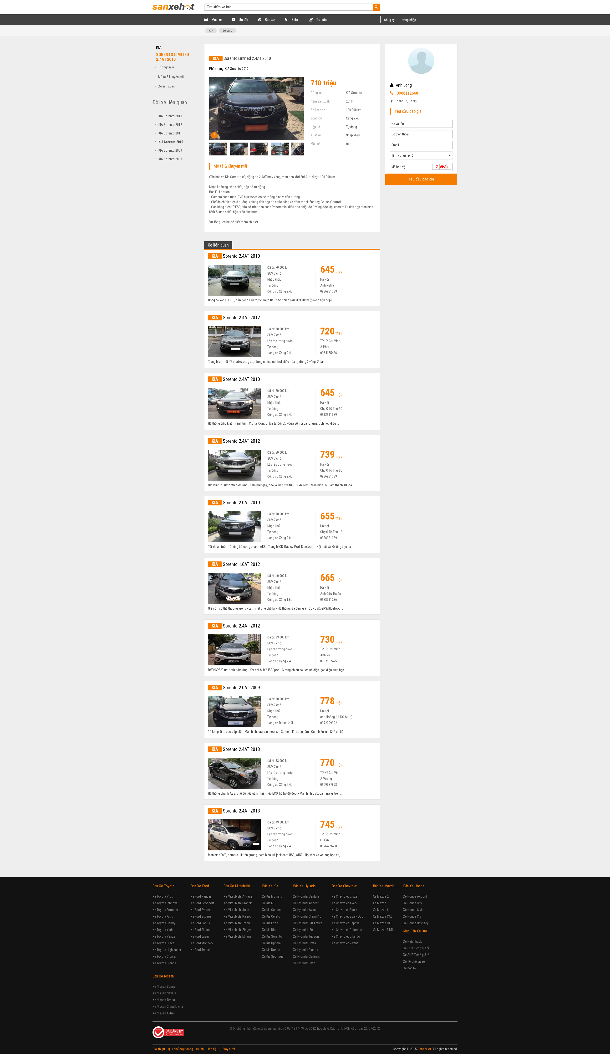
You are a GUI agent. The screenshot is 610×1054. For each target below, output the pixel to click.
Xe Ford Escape (201, 916)
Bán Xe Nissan (163, 976)
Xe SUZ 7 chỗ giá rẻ (416, 955)
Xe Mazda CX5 (382, 916)
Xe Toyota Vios (162, 896)
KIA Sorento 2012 (168, 125)
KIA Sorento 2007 (168, 159)
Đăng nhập (409, 20)
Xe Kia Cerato (271, 916)
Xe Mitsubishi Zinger (237, 930)
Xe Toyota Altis (162, 916)
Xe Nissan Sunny (163, 986)
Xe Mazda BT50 (383, 930)
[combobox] (421, 155)
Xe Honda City (412, 903)
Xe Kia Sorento (272, 936)
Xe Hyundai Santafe (306, 896)
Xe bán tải (410, 968)
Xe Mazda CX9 (382, 923)
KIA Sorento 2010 (169, 142)
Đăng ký (389, 20)
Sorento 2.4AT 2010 (236, 256)
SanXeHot (424, 1049)
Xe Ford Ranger (201, 896)
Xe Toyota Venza (163, 936)
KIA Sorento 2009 (168, 150)
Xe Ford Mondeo (202, 943)
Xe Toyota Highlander (166, 950)
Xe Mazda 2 (381, 896)
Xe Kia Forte (270, 923)
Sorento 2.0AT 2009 (236, 687)
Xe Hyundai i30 (303, 930)
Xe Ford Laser (200, 936)
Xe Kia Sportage (273, 956)
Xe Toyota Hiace (163, 943)
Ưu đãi (243, 19)
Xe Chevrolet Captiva (346, 923)
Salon (295, 19)
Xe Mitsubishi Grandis (238, 903)
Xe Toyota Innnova (165, 903)
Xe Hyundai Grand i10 (307, 916)
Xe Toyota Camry (163, 923)
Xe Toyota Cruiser (164, 956)
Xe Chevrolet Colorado (347, 930)
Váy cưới (229, 1049)
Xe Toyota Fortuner (165, 910)
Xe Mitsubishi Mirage (237, 936)
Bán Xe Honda (413, 886)
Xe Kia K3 (268, 903)
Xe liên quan (166, 86)
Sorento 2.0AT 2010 (236, 502)
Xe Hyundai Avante (305, 910)
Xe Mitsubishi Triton (237, 923)
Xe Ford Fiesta (200, 930)
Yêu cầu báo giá (421, 179)
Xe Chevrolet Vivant (345, 943)
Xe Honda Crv (412, 916)
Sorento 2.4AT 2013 (236, 749)
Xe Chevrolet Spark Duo (347, 916)
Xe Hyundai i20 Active (307, 923)
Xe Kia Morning (272, 896)
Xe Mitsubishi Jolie (236, 910)
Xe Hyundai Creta (304, 943)
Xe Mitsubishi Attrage (238, 896)
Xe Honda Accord (415, 896)
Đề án (200, 1049)
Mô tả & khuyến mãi (171, 77)
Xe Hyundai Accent (306, 903)
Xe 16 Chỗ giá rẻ (414, 961)
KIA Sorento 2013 (168, 116)
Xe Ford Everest (201, 910)
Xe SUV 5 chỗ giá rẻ (416, 948)
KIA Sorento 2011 (168, 133)
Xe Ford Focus (200, 923)
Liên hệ (211, 1049)
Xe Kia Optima (271, 943)
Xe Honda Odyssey (415, 923)
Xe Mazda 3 (381, 903)
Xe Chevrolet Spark (344, 910)
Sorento (227, 30)
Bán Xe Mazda (383, 886)
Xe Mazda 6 (381, 910)
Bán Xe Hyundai (304, 886)
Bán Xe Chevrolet (344, 886)
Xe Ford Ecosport (202, 903)
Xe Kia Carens (271, 910)
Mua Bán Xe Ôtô (415, 931)
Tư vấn (321, 19)
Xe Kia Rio (269, 930)
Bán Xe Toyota (163, 886)
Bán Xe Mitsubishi (237, 886)
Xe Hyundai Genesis (306, 956)
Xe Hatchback (412, 941)
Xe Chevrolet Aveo (344, 903)
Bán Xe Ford (200, 886)
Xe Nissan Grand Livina (167, 1006)
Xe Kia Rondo (271, 950)
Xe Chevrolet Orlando (346, 936)
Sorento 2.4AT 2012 (236, 317)
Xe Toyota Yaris (162, 930)
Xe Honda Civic (413, 910)
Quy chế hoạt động (180, 1049)
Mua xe (216, 19)
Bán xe (269, 19)
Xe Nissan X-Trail (163, 1013)
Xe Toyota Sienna (164, 963)
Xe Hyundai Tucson (306, 936)
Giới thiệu (158, 1049)
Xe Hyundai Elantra (305, 950)
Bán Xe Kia (270, 886)
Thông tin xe (166, 67)
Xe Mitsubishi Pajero (237, 916)
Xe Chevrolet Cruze (344, 896)
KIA (211, 30)
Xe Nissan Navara (164, 993)
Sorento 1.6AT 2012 (236, 564)
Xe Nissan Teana (163, 1000)
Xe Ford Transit (201, 950)
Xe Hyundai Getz (304, 963)
